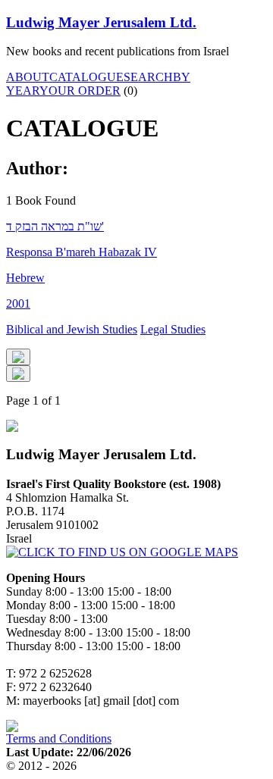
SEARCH (148, 76)
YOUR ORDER (80, 90)
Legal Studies (173, 329)
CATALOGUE (86, 76)
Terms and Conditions (58, 738)
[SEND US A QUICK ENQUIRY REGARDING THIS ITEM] (18, 357)
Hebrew (25, 277)
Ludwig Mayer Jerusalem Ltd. (101, 22)
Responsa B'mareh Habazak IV (81, 252)
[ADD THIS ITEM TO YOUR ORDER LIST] (18, 373)
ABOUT (27, 76)
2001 (18, 303)
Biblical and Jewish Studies (71, 329)
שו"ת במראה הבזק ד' (55, 226)
